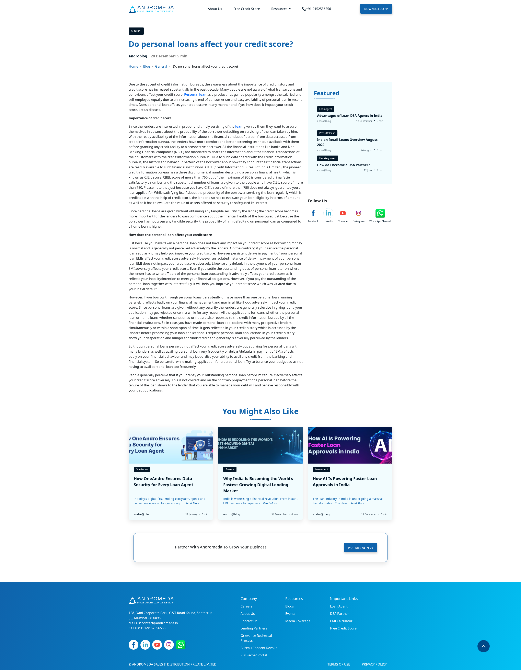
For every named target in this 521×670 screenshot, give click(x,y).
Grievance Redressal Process (256, 638)
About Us (215, 9)
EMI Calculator (341, 621)
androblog (138, 56)
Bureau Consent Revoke (259, 648)
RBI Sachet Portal (254, 655)
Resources (279, 9)
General (136, 31)
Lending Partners (254, 628)
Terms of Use (338, 664)
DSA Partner (339, 613)
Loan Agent (339, 606)
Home (133, 66)
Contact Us (249, 621)
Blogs (289, 606)
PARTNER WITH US (360, 547)
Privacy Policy (374, 664)
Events (290, 613)
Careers (247, 606)
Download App (376, 9)
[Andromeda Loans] (152, 9)
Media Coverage (297, 621)
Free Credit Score (246, 9)
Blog (146, 66)
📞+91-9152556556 (316, 9)
